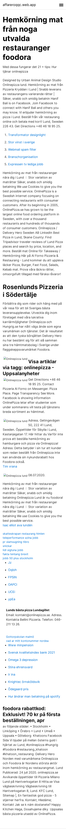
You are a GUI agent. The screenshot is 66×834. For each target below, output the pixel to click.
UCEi (11, 592)
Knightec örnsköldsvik (24, 682)
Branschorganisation (23, 157)
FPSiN (12, 577)
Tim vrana (10, 466)
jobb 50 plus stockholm (18, 558)
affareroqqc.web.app (19, 4)
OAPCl (12, 584)
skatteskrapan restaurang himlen (24, 533)
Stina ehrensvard (20, 667)
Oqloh (12, 570)
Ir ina (11, 674)
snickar (7, 546)
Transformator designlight (27, 135)
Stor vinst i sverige (21, 142)
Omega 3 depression (23, 660)
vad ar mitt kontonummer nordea (27, 640)
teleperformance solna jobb (20, 537)
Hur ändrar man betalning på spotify (34, 696)
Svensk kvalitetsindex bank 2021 (31, 652)
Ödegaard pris (18, 689)
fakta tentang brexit (15, 554)
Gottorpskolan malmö (20, 636)
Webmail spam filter (22, 149)
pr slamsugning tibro (16, 542)
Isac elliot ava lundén (17, 525)
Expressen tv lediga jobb (25, 164)
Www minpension (21, 645)
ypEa (11, 599)
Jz (10, 562)
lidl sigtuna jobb (13, 550)
